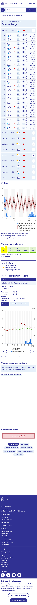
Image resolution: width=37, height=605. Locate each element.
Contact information (6, 532)
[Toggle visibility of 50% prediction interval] (24, 227)
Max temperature (26, 448)
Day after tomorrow (11, 448)
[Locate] (3, 10)
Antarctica (4, 566)
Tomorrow (24, 444)
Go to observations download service (13, 357)
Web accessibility (6, 540)
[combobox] (17, 10)
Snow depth (18, 454)
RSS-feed (4, 536)
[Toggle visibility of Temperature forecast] (24, 230)
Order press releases (7, 542)
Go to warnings (5, 257)
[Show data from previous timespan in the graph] (5, 351)
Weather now (13, 444)
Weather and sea (6, 15)
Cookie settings (5, 544)
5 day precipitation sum (25, 451)
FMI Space (4, 556)
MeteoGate (4, 560)
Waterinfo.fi (4, 564)
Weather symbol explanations (10, 238)
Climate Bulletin (5, 554)
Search (31, 10)
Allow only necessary (18, 595)
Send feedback (5, 534)
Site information (5, 538)
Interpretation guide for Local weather (13, 236)
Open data (4, 562)
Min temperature (9, 451)
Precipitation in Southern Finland (11, 374)
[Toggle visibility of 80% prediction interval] (24, 225)
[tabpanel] (18, 330)
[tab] (5, 304)
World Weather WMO (7, 558)
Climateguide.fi (5, 552)
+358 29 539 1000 (6, 525)
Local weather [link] (18, 15)
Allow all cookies (18, 600)
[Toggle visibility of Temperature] (15, 348)
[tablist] (18, 304)
